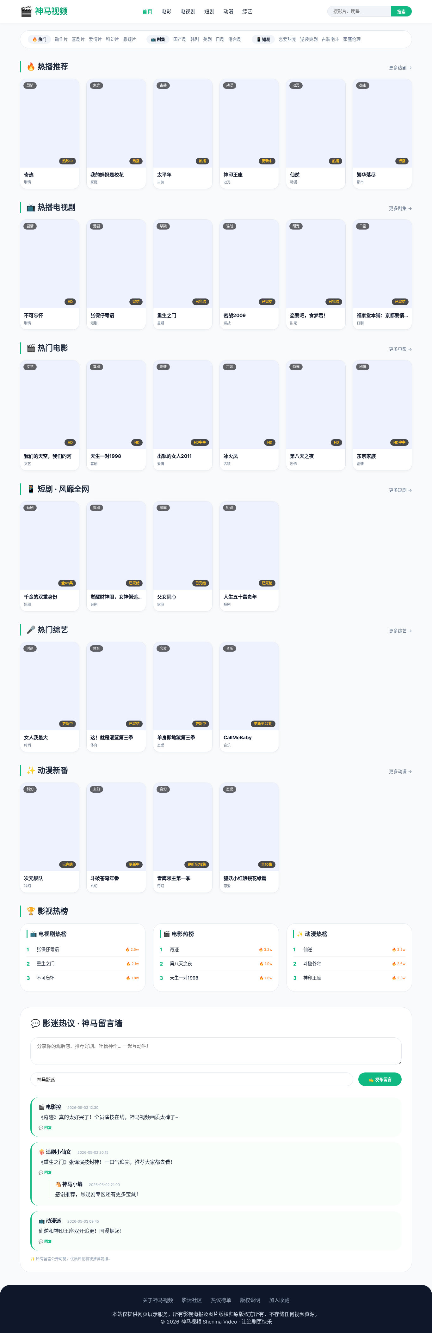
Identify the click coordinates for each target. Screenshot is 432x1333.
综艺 (247, 11)
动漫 (228, 11)
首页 (147, 11)
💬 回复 (45, 1128)
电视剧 (187, 11)
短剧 (209, 11)
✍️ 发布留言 (380, 1079)
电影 (166, 11)
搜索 (401, 11)
